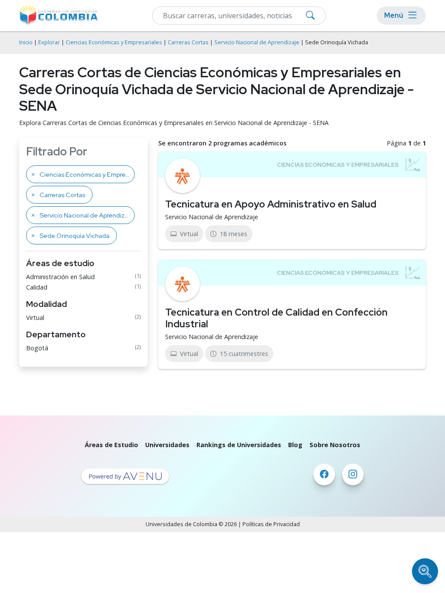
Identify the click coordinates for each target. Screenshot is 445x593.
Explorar (49, 42)
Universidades (167, 445)
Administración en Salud (60, 277)
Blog (295, 445)
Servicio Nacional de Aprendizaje (256, 42)
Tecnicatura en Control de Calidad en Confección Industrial (276, 318)
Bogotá (37, 348)
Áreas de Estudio (111, 445)
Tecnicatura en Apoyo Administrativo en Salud (270, 204)
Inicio (26, 42)
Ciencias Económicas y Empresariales (114, 42)
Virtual (35, 317)
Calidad (36, 287)
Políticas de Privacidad (271, 524)
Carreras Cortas (188, 42)
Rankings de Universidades (238, 445)
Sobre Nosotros (334, 445)
